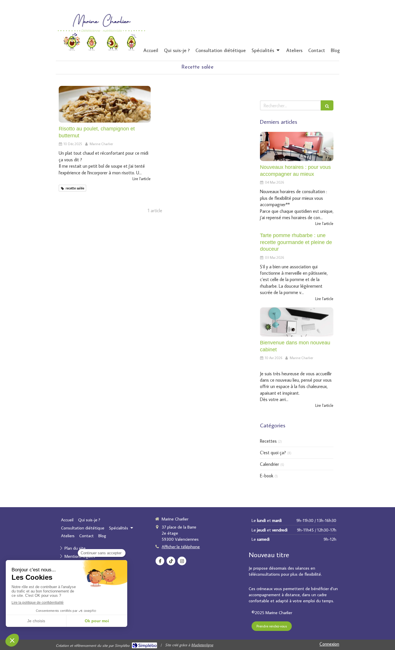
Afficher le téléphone (181, 546)
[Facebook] (160, 561)
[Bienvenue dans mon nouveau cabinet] (296, 322)
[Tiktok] (171, 561)
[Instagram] (182, 561)
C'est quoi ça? (273, 452)
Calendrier (269, 464)
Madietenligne (202, 644)
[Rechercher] (327, 105)
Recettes (268, 441)
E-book (266, 476)
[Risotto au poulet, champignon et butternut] (105, 104)
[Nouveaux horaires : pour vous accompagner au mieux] (296, 146)
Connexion (329, 644)
